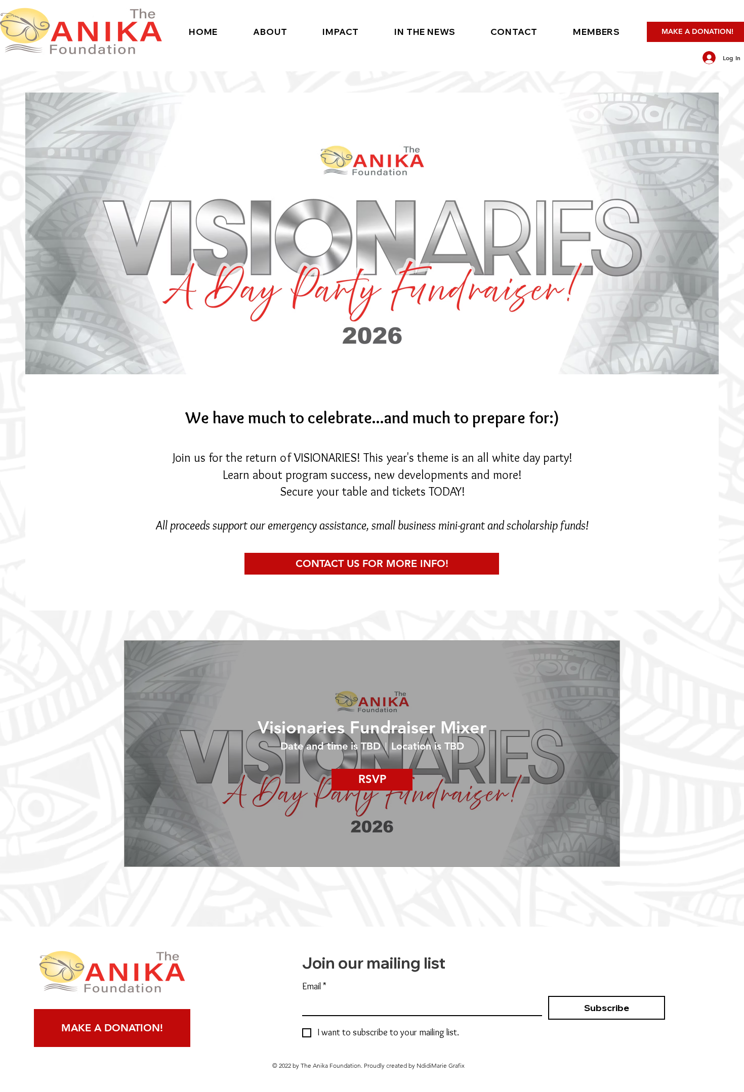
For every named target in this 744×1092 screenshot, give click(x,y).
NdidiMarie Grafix (441, 1065)
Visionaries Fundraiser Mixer (372, 727)
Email (314, 986)
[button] (270, 31)
